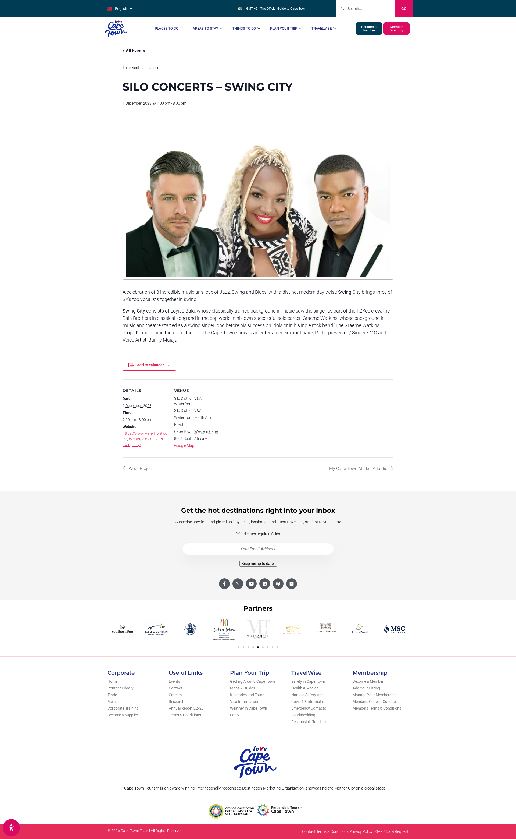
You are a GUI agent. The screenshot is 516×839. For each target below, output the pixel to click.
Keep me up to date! (258, 563)
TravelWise (321, 28)
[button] (238, 647)
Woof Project (140, 468)
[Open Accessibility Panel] (11, 827)
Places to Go (166, 28)
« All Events (134, 50)
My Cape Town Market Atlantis (358, 468)
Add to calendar (150, 365)
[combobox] (365, 8)
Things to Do (244, 28)
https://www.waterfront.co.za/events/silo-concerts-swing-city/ (145, 439)
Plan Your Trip (283, 28)
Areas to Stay (205, 28)
